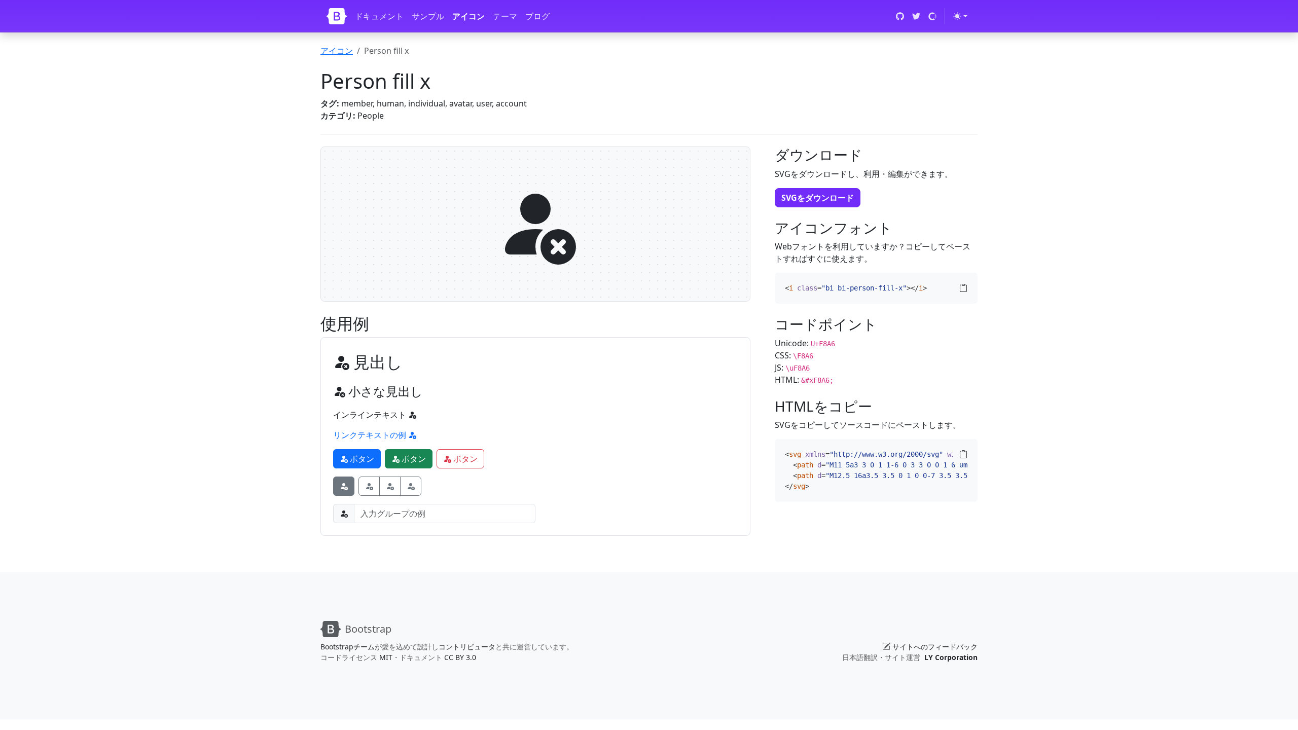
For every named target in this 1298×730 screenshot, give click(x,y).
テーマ (505, 16)
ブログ (537, 16)
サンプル (428, 16)
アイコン (468, 16)
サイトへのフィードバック (935, 646)
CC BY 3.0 (460, 657)
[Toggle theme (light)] (960, 16)
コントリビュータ (467, 646)
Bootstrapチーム (347, 646)
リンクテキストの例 (370, 435)
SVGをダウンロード (817, 197)
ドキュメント (379, 16)
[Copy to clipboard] (963, 288)
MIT (385, 657)
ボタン (361, 458)
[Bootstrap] (337, 16)
